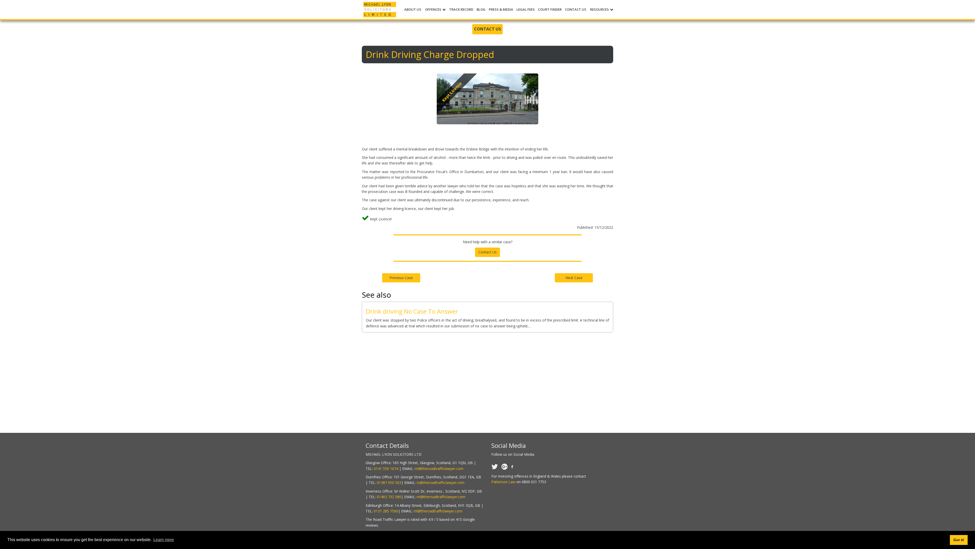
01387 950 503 (389, 482)
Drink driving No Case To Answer (412, 311)
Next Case (573, 277)
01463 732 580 (389, 496)
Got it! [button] (958, 540)
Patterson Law (503, 481)
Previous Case (401, 277)
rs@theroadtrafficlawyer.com (440, 482)
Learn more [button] (163, 540)
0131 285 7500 (386, 511)
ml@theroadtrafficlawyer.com (439, 468)
